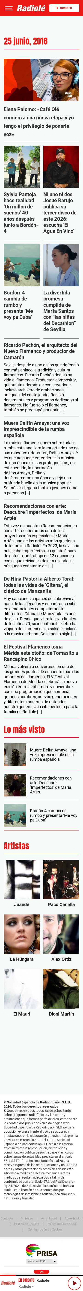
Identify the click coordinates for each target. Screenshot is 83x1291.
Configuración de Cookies (45, 1229)
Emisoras (27, 1218)
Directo (66, 8)
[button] (8, 8)
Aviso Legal (49, 1218)
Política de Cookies (26, 1224)
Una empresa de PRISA (41, 1250)
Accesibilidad (74, 1218)
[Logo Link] (31, 8)
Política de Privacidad (61, 1224)
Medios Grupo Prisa (41, 1261)
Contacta (6, 1218)
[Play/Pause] (74, 1283)
